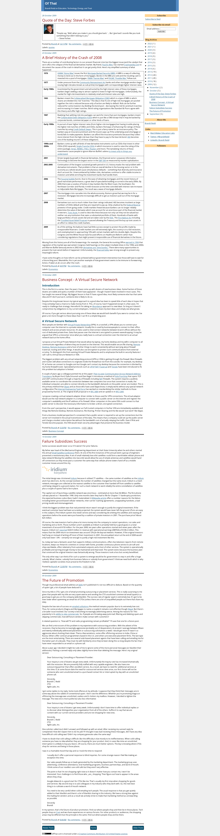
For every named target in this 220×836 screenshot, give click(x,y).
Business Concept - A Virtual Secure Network (80, 279)
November (154, 87)
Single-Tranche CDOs (85, 146)
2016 (150, 62)
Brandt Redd (150, 123)
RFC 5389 (120, 391)
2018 (150, 56)
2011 (150, 78)
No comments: (75, 44)
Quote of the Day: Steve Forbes (68, 20)
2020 (150, 50)
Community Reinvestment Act (92, 82)
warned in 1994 (132, 242)
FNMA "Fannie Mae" (96, 78)
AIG (128, 137)
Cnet (58, 812)
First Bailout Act (125, 217)
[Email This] (84, 44)
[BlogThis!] (86, 44)
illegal (130, 609)
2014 (150, 68)
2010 (150, 81)
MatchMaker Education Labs (162, 133)
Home (93, 827)
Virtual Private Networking (79, 324)
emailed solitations (80, 606)
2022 (150, 43)
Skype (66, 386)
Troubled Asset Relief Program (74, 220)
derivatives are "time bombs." (96, 247)
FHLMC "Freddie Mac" (118, 78)
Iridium (74, 478)
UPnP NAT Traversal (98, 367)
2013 (150, 72)
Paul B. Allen (107, 64)
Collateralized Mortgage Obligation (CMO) (92, 98)
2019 (150, 53)
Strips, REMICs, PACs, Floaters (84, 149)
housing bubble (68, 179)
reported (63, 530)
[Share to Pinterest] (92, 44)
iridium (141, 478)
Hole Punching (121, 376)
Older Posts (138, 827)
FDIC (111, 217)
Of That (51, 3)
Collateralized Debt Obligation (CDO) (76, 117)
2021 (150, 46)
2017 (150, 59)
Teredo (114, 367)
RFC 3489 (94, 391)
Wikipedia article (99, 498)
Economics (53, 269)
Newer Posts (48, 827)
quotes (52, 47)
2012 (150, 75)
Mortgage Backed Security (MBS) (101, 73)
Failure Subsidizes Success (64, 441)
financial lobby (103, 250)
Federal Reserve (133, 205)
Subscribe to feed (152, 19)
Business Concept (56, 431)
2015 (150, 65)
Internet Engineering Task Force (71, 389)
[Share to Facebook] (90, 44)
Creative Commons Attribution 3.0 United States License (103, 834)
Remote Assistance (58, 347)
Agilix (80, 585)
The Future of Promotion (63, 580)
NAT (101, 379)
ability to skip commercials (67, 614)
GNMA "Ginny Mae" (66, 73)
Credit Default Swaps (82, 129)
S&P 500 (102, 160)
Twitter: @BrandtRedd (159, 136)
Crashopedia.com (131, 64)
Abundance (97, 306)
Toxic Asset (72, 212)
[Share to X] (88, 44)
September (155, 114)
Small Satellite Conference (63, 453)
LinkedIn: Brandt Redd (159, 140)
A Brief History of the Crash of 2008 (72, 57)
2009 (150, 84)
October (153, 90)
